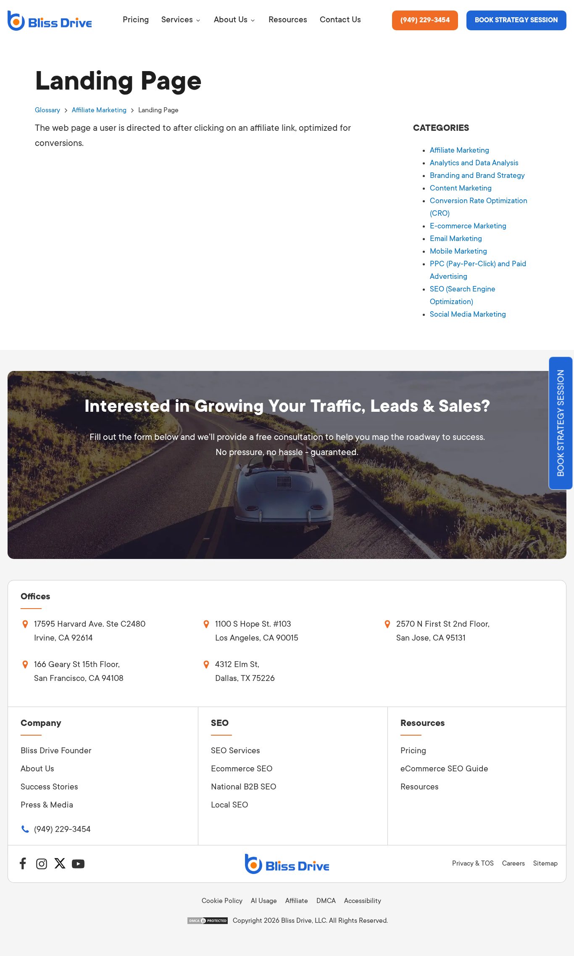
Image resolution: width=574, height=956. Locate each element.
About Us (37, 768)
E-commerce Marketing (468, 226)
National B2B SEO (243, 787)
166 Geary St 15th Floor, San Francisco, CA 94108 (79, 671)
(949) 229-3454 (425, 20)
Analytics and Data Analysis (474, 163)
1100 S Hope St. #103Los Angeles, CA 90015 (256, 631)
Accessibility (362, 901)
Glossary (47, 110)
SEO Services (235, 750)
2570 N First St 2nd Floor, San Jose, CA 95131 (443, 631)
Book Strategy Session (516, 20)
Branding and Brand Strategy (477, 175)
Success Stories (49, 787)
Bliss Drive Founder (56, 750)
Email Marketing (456, 238)
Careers (513, 863)
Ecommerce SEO (242, 768)
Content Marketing (461, 188)
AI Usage (264, 901)
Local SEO (229, 805)
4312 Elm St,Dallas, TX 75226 (245, 671)
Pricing (413, 750)
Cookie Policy (222, 901)
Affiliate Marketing (99, 110)
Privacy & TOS (473, 863)
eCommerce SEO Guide (444, 768)
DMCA (326, 901)
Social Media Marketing (468, 314)
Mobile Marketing (458, 251)
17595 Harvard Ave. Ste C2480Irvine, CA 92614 (89, 631)
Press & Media (47, 805)
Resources (419, 787)
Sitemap (545, 863)
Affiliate (296, 901)
